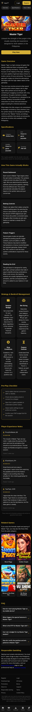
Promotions (4, 684)
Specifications (16, 7)
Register (26, 3)
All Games (19, 681)
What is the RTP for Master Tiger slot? (15, 626)
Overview (5, 7)
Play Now (16, 52)
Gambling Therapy (20, 667)
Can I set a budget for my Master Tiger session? (15, 633)
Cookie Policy (20, 692)
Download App (5, 681)
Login (18, 3)
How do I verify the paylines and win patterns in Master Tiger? (14, 642)
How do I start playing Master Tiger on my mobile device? (15, 610)
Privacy (3, 692)
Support (18, 687)
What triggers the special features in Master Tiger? (14, 618)
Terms (18, 690)
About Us (4, 687)
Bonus (18, 684)
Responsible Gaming (7, 665)
